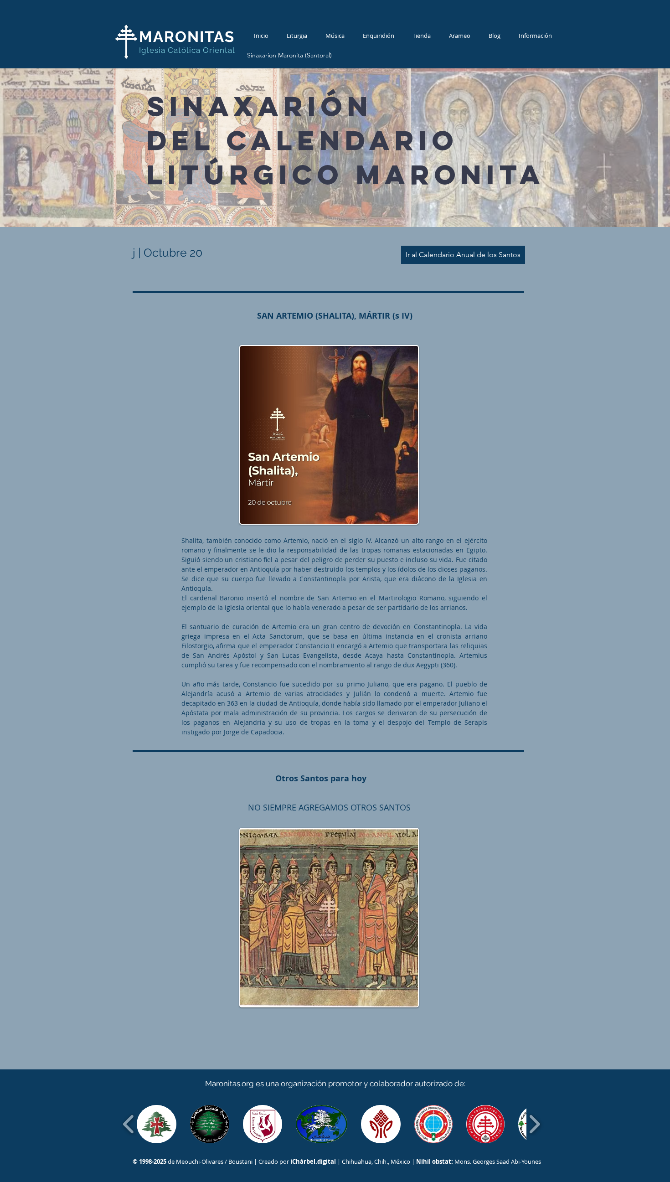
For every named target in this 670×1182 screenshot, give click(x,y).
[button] (156, 1124)
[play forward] (534, 1124)
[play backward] (129, 1124)
